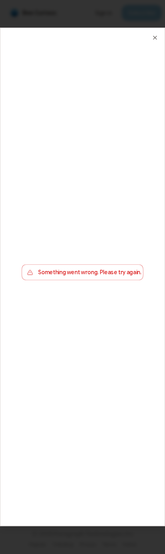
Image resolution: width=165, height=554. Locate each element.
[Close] (155, 37)
